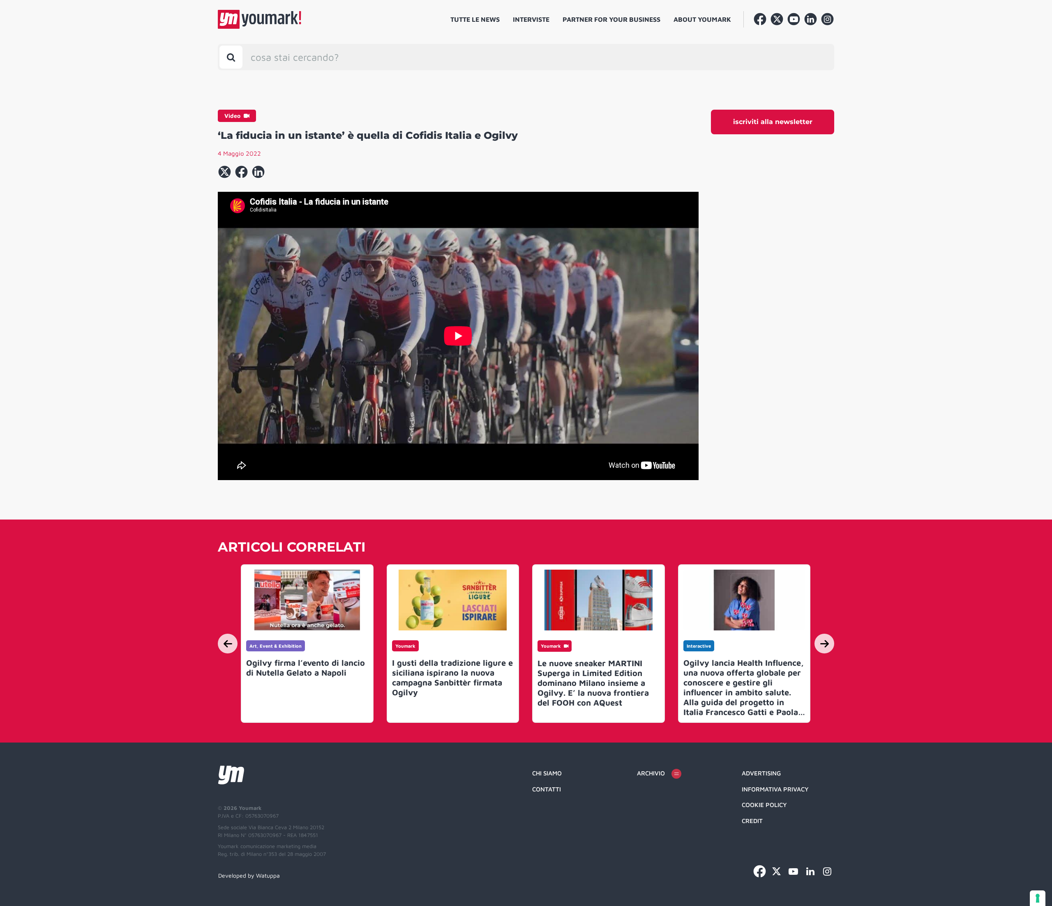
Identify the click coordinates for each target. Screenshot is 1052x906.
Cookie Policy (764, 804)
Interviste (531, 19)
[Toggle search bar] (230, 57)
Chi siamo (547, 773)
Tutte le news (475, 19)
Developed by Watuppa (249, 875)
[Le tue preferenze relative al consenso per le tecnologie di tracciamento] (1037, 898)
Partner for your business (611, 19)
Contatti (546, 789)
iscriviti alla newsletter (772, 122)
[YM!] (259, 19)
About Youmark (702, 19)
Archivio (651, 773)
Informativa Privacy (775, 789)
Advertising (761, 773)
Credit (752, 820)
